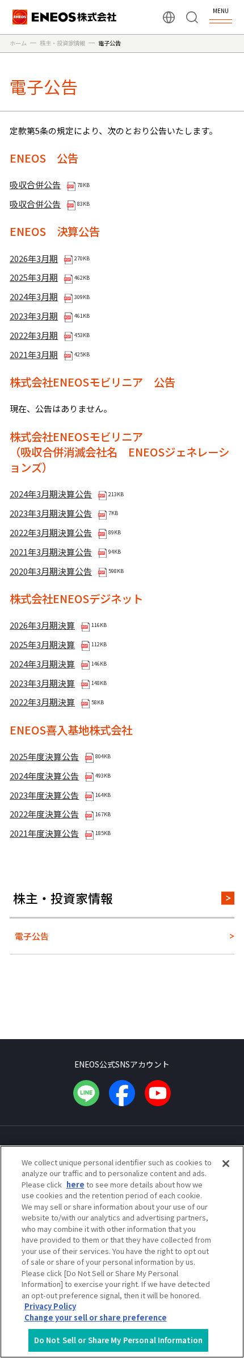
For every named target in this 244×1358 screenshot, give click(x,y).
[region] (122, 1251)
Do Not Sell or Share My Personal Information (118, 1340)
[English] (169, 17)
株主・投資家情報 (63, 898)
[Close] (225, 1163)
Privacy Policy (50, 1306)
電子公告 (32, 936)
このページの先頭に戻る (226, 1019)
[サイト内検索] (192, 17)
